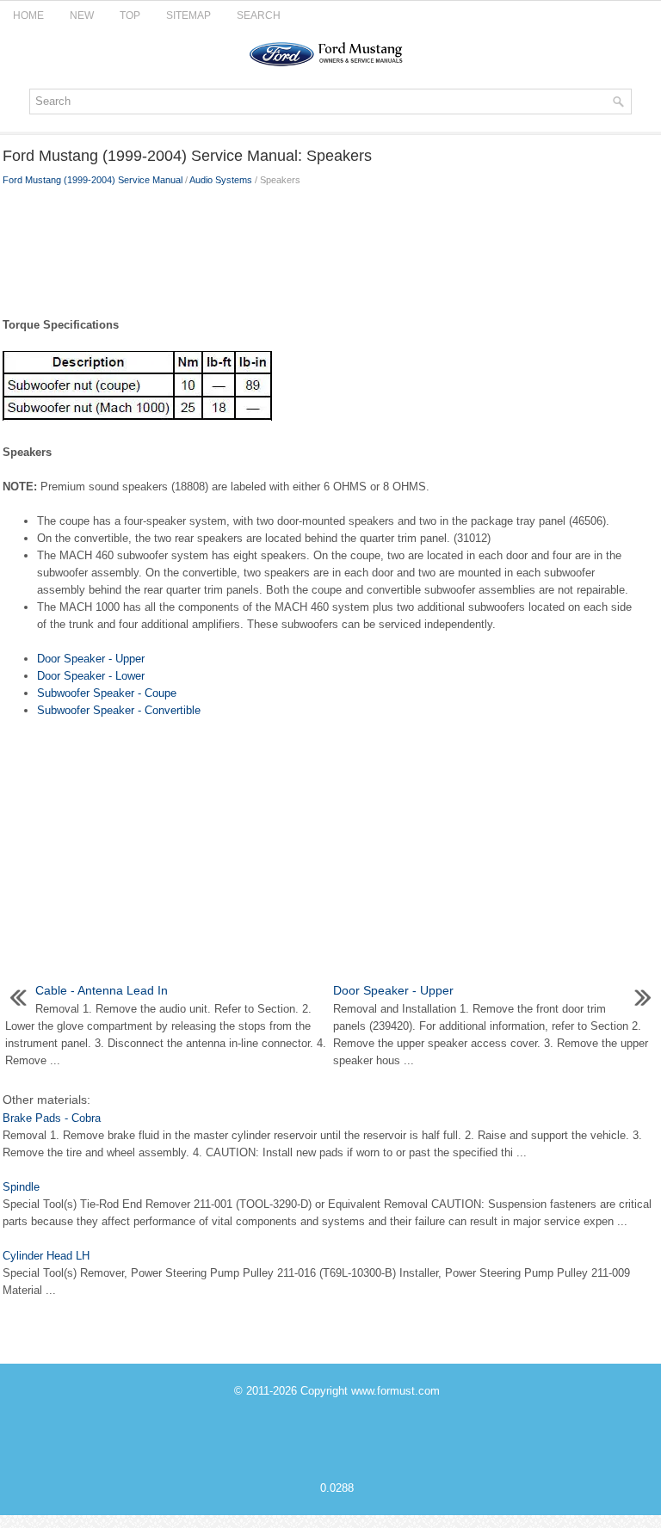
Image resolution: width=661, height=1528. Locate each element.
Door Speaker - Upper (91, 658)
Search (259, 15)
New (82, 15)
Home (28, 15)
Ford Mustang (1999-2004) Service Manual (92, 180)
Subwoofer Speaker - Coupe (106, 693)
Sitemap (188, 15)
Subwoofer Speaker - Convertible (119, 710)
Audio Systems (220, 180)
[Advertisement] (330, 247)
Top (130, 15)
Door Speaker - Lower (91, 675)
